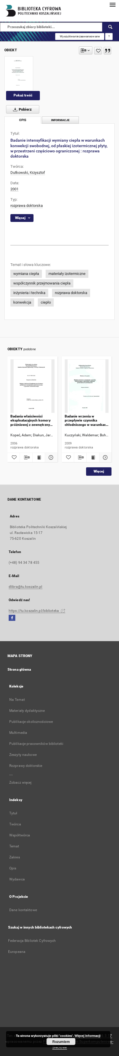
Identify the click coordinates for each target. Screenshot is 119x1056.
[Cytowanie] (107, 50)
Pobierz (25, 109)
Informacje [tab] (60, 120)
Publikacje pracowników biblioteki (36, 744)
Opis (12, 868)
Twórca (15, 824)
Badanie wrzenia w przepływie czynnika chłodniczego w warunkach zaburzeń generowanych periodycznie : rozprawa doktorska (86, 420)
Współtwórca (19, 835)
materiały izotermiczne (67, 273)
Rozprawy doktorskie (25, 766)
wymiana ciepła (26, 273)
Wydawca (17, 879)
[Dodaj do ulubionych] (98, 50)
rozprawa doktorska (26, 205)
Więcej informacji (88, 1035)
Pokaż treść (23, 95)
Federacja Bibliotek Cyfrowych (32, 941)
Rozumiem (61, 1041)
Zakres (14, 857)
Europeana (16, 952)
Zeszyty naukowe (23, 755)
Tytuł (13, 813)
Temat (14, 846)
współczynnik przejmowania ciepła (41, 283)
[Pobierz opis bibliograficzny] (26, 457)
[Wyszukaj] (110, 27)
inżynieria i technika (29, 293)
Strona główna (19, 669)
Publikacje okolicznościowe (31, 722)
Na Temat (17, 700)
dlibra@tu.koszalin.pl (25, 587)
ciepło (46, 302)
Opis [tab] (22, 120)
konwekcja (22, 302)
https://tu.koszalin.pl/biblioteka (34, 611)
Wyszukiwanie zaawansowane (80, 36)
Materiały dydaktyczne (27, 711)
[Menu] (112, 4)
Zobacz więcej (20, 782)
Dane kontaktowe (23, 910)
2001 (14, 189)
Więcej (99, 471)
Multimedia (18, 733)
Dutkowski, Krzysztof (27, 172)
